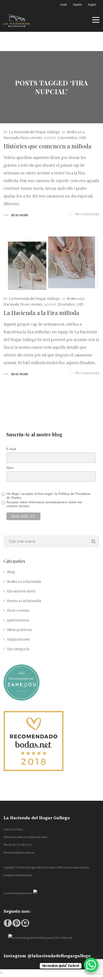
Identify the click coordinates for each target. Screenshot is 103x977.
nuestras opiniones (18, 893)
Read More (19, 215)
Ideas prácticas (19, 630)
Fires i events (31, 138)
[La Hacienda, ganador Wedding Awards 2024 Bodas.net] (40, 937)
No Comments (87, 214)
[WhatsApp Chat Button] (91, 965)
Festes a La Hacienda (24, 601)
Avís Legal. (30, 867)
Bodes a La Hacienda (24, 581)
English (92, 4)
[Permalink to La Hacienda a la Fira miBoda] (51, 263)
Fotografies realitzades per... (18, 875)
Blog (11, 572)
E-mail (11, 449)
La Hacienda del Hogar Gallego (34, 132)
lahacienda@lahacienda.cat (19, 852)
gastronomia (18, 620)
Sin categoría (18, 649)
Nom (10, 468)
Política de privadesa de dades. (73, 867)
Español (77, 4)
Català (63, 4)
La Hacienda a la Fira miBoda (41, 312)
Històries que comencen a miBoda (47, 146)
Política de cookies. (46, 867)
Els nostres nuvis (21, 591)
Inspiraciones (18, 639)
